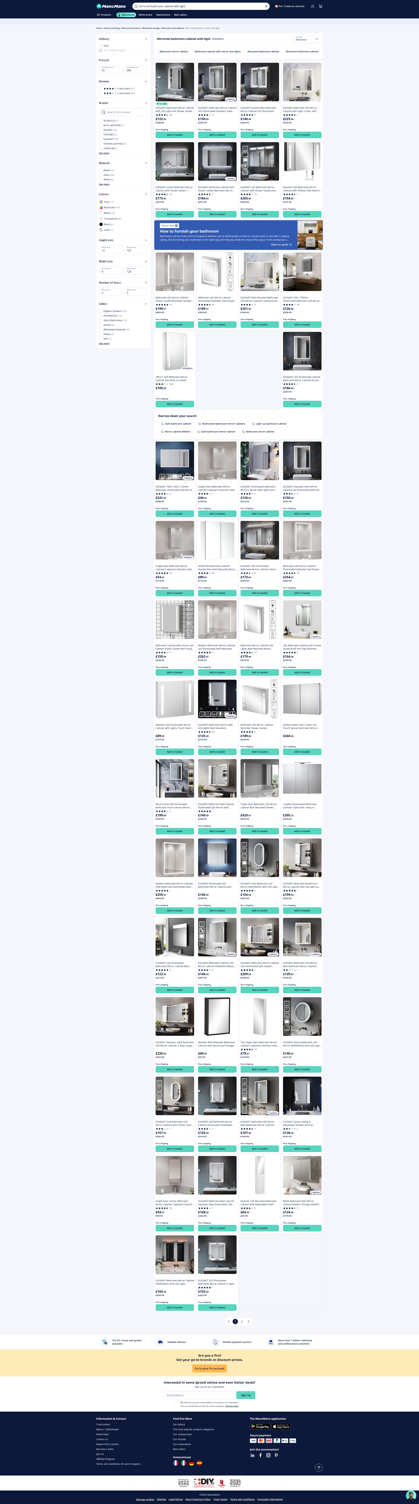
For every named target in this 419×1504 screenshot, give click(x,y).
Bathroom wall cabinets (173, 28)
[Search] (136, 6)
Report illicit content (107, 1444)
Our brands (179, 1439)
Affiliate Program (105, 1459)
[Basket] (320, 6)
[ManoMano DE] (191, 1463)
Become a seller (105, 1449)
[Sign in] (312, 6)
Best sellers (179, 1449)
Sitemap (161, 1499)
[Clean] (266, 6)
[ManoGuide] (411, 1495)
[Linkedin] (252, 1455)
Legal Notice (176, 1499)
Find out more (232, 1406)
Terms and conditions (242, 1499)
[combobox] (307, 39)
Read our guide (279, 244)
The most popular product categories (193, 1429)
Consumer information (270, 1499)
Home (99, 28)
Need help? (102, 1434)
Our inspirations (182, 1444)
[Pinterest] (276, 1455)
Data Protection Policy (198, 1499)
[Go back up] (319, 1468)
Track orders (103, 1424)
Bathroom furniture (131, 28)
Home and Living (112, 28)
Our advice (179, 1424)
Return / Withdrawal (107, 1429)
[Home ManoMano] (112, 6)
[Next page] (248, 1321)
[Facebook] (260, 1455)
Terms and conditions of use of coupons (118, 1463)
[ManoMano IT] (183, 1463)
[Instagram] (268, 1455)
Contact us (102, 1439)
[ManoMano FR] (175, 1463)
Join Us (100, 1454)
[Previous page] (228, 1321)
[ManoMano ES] (199, 1463)
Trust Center (220, 1499)
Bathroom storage (151, 28)
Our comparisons (182, 1434)
